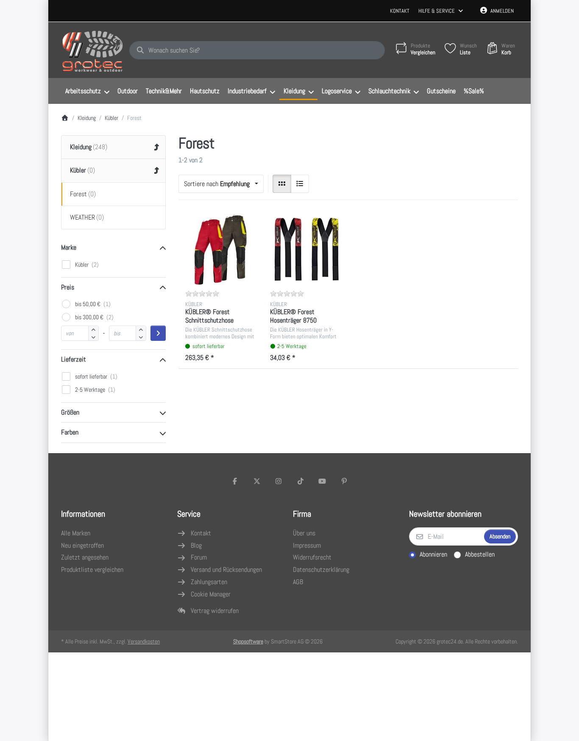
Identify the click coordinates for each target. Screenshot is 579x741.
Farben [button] (69, 432)
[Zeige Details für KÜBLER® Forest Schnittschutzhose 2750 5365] (220, 249)
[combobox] (257, 50)
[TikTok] (300, 481)
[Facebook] (234, 481)
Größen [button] (70, 412)
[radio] (282, 184)
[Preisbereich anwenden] (158, 333)
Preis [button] (67, 287)
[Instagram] (278, 481)
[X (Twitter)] (257, 481)
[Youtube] (322, 481)
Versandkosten (144, 641)
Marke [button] (68, 247)
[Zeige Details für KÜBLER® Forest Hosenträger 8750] (305, 249)
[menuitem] (87, 91)
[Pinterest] (344, 481)
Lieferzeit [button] (73, 359)
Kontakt (399, 10)
